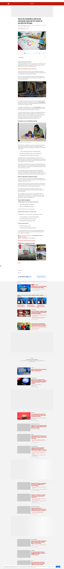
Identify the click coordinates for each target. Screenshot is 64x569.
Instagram (41, 235)
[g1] (8, 3)
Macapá (19, 263)
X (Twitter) (24, 236)
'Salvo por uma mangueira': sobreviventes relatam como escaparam (39, 501)
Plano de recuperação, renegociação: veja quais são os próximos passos (39, 315)
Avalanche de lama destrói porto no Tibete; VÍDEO (39, 489)
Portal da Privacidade (27, 567)
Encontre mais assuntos (41, 276)
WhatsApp (25, 238)
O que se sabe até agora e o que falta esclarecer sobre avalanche (39, 455)
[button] (25, 53)
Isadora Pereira (21, 28)
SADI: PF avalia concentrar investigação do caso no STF (39, 545)
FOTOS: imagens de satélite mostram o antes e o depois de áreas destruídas (39, 499)
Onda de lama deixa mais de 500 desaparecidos (39, 451)
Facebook (20, 236)
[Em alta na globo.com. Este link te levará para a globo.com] (28, 276)
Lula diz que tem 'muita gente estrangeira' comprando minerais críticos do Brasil (38, 512)
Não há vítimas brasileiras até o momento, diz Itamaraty (38, 453)
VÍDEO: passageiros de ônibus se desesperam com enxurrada (39, 487)
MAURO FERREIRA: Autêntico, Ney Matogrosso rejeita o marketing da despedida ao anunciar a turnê (38, 440)
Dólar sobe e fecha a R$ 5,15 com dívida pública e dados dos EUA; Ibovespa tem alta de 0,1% (39, 317)
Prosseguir (58, 566)
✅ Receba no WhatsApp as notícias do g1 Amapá (27, 68)
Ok (0, 266)
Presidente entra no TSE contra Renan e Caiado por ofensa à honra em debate (39, 328)
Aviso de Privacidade (19, 567)
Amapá (32, 3)
